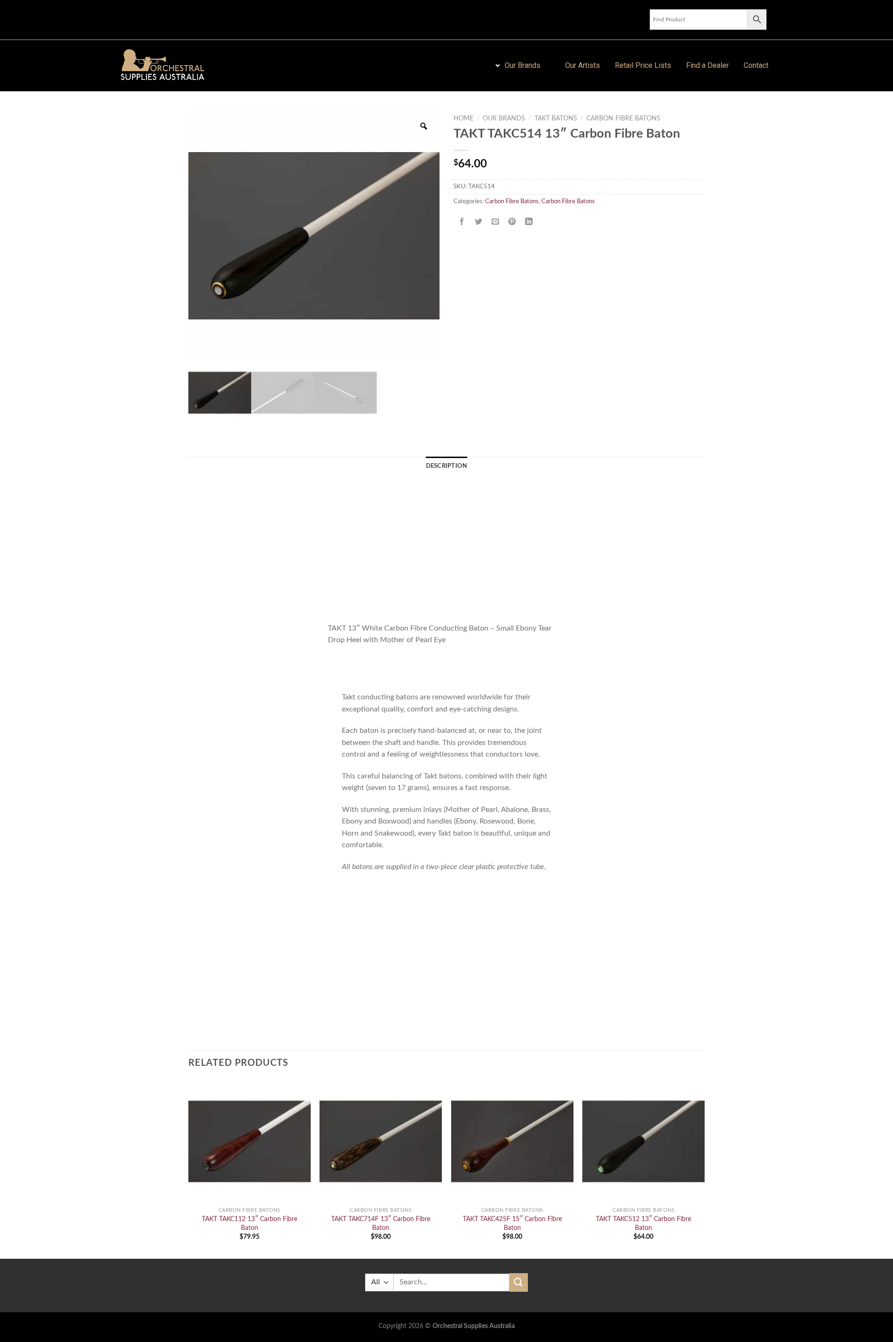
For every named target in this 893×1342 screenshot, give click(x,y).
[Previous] (189, 1168)
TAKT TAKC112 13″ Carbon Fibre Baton (249, 1223)
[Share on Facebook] (462, 222)
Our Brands (504, 118)
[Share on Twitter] (478, 222)
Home (463, 118)
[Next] (704, 1168)
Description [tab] (446, 466)
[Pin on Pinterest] (512, 222)
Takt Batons (555, 118)
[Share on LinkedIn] (529, 222)
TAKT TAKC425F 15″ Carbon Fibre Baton (512, 1223)
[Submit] (518, 1282)
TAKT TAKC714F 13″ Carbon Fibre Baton (380, 1223)
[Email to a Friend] (495, 222)
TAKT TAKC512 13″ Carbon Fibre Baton (643, 1223)
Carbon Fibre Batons (623, 118)
